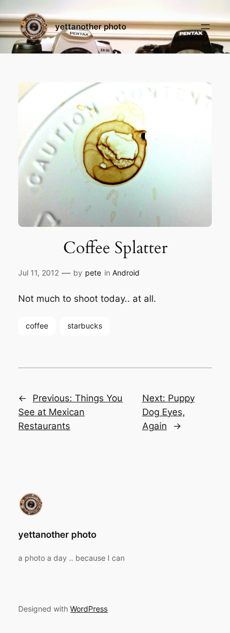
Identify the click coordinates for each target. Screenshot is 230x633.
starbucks (84, 325)
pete (93, 272)
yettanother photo (90, 27)
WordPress (89, 608)
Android (126, 272)
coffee (37, 325)
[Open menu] (205, 26)
